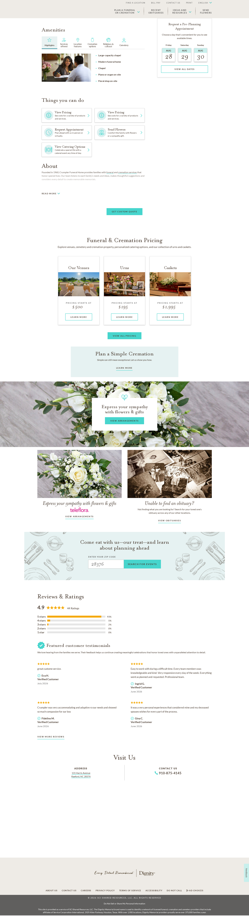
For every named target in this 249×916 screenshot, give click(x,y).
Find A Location (135, 3)
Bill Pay (155, 3)
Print (189, 3)
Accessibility (154, 890)
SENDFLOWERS (206, 11)
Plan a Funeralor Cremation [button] (124, 11)
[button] (204, 3)
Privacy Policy (105, 890)
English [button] (203, 3)
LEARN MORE (124, 368)
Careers (86, 890)
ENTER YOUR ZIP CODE (102, 557)
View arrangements (79, 516)
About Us (51, 890)
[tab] (49, 42)
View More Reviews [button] (51, 736)
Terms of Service (130, 890)
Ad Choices (196, 890)
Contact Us (173, 3)
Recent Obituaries (156, 11)
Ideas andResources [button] (179, 11)
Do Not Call (174, 890)
